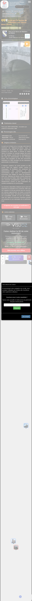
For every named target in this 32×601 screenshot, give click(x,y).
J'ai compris (26, 316)
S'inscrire (16, 308)
